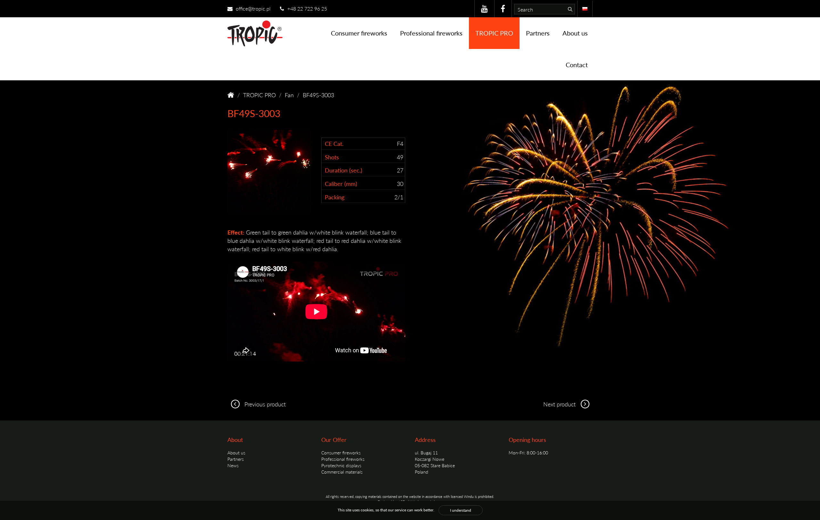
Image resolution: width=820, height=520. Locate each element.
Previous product (264, 404)
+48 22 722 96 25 (306, 8)
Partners (538, 32)
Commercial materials (342, 471)
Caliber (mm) (341, 184)
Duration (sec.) (343, 170)
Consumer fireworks (359, 32)
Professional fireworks (431, 32)
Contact (577, 64)
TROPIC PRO (494, 32)
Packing (334, 197)
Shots (332, 157)
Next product (560, 404)
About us (575, 32)
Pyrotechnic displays (341, 465)
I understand (460, 510)
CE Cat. (334, 144)
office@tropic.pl (252, 8)
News (233, 465)
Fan (289, 95)
